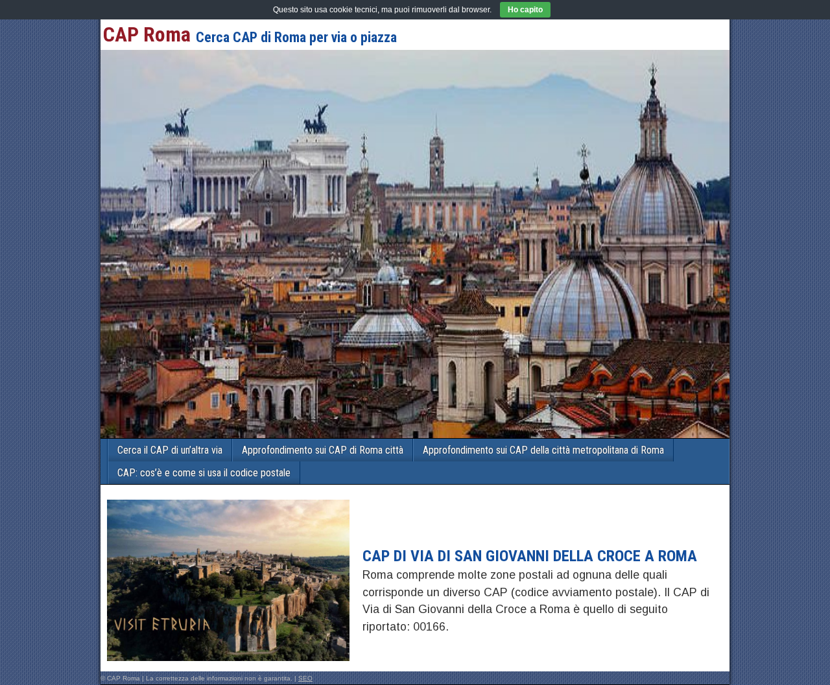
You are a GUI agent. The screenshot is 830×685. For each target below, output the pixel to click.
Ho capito (525, 9)
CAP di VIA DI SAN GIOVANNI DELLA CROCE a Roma (529, 556)
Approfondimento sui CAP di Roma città (322, 450)
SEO (305, 678)
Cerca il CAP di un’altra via (169, 450)
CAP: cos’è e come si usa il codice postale (203, 473)
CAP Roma (147, 34)
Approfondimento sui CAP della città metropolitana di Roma (543, 450)
